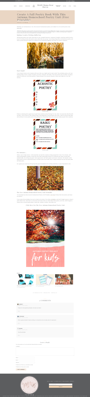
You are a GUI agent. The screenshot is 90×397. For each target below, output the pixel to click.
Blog (48, 381)
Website (17, 362)
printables (53, 199)
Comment (18, 346)
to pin (66, 199)
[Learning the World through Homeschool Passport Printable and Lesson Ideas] (26, 279)
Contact (72, 381)
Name (17, 357)
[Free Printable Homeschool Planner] (45, 279)
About (52, 381)
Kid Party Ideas (34, 6)
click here (52, 194)
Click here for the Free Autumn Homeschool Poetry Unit (45, 205)
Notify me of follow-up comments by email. (25, 364)
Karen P (21, 304)
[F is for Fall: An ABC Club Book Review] (64, 279)
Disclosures (65, 381)
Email (17, 360)
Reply (19, 311)
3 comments (31, 11)
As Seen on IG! (58, 381)
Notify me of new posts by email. (23, 366)
